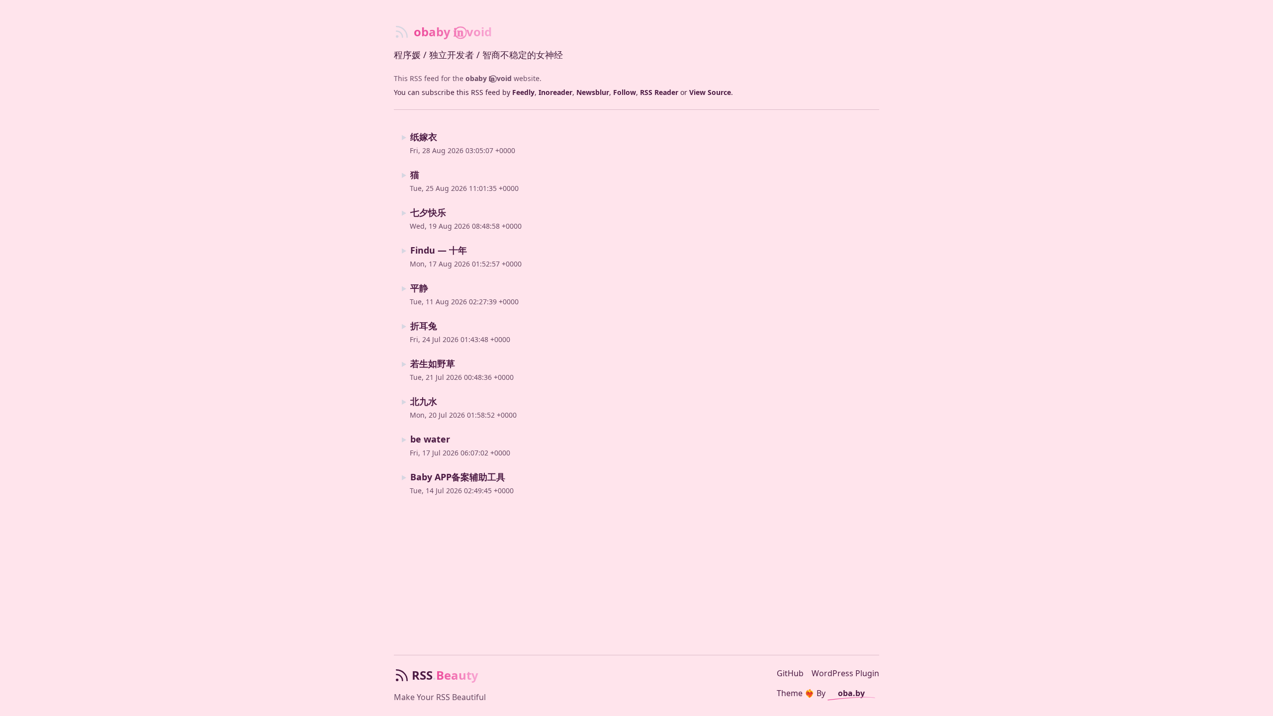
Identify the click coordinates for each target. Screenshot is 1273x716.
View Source (710, 92)
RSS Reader (659, 92)
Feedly (523, 92)
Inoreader (555, 92)
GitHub (790, 673)
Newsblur (592, 92)
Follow (624, 92)
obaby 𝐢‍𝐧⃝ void (488, 78)
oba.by (851, 693)
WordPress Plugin (845, 673)
